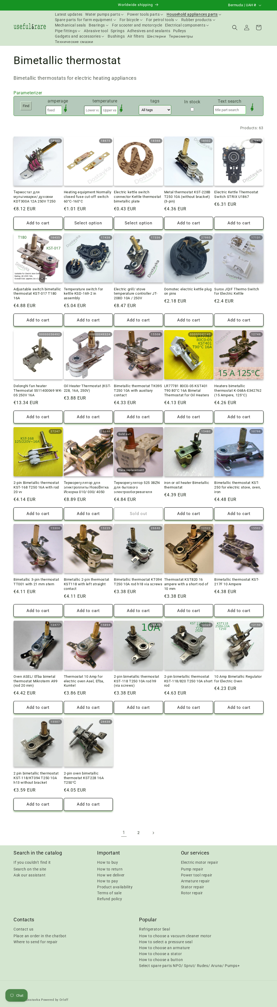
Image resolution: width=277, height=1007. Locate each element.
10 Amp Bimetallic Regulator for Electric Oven (238, 678)
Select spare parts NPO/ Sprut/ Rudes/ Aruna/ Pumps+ (189, 965)
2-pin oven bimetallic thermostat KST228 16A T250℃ (84, 778)
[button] (105, 14)
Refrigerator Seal (154, 929)
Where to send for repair (35, 942)
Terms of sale (109, 893)
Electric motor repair (199, 862)
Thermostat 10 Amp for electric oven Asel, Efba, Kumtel (84, 681)
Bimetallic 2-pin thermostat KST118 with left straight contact (86, 584)
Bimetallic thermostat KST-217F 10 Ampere (236, 581)
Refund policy (109, 899)
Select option (88, 223)
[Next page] (153, 833)
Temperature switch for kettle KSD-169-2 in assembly (83, 293)
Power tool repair (196, 875)
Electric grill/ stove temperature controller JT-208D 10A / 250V (136, 293)
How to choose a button (161, 960)
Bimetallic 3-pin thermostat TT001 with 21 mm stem (36, 581)
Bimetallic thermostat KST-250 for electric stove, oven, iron (237, 487)
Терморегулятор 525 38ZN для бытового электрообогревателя (137, 487)
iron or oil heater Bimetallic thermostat (186, 485)
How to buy (107, 862)
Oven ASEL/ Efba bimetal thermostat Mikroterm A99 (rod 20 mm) (35, 681)
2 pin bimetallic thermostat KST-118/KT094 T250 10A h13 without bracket (36, 778)
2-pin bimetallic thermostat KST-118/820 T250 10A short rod (188, 681)
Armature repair (195, 881)
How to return (110, 869)
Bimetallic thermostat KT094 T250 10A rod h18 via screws (138, 581)
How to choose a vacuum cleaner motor (175, 936)
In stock (192, 101)
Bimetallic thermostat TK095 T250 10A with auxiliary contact (138, 390)
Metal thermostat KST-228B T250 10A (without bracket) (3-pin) (187, 196)
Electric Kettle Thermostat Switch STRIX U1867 (236, 194)
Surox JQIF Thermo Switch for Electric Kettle (236, 291)
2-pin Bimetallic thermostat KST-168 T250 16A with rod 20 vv (36, 487)
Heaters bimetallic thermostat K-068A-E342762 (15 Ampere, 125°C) (237, 390)
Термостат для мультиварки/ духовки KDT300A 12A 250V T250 (35, 196)
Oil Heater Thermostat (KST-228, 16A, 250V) (87, 388)
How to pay (107, 881)
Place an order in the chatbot (40, 936)
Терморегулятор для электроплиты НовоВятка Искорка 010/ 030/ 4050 (86, 487)
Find (26, 106)
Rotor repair (192, 893)
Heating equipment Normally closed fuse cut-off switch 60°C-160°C (87, 196)
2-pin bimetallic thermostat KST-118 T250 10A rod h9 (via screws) (136, 681)
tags (154, 101)
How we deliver (110, 875)
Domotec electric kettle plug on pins (188, 291)
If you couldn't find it (32, 862)
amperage (58, 101)
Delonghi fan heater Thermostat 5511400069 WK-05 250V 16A (38, 390)
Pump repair (192, 869)
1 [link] (124, 832)
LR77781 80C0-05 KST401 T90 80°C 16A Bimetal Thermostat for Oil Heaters (186, 390)
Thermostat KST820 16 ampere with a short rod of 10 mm (186, 584)
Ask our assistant (29, 875)
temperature (105, 101)
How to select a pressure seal (165, 942)
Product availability (115, 887)
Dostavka (33, 1000)
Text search (230, 101)
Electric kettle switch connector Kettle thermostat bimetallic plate (137, 196)
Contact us (24, 929)
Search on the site (30, 869)
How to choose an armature (164, 948)
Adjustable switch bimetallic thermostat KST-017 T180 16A (37, 293)
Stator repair (192, 887)
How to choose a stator (160, 954)
